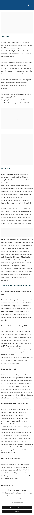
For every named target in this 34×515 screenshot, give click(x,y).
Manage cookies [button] (17, 503)
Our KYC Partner (7, 485)
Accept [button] (17, 511)
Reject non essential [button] (17, 507)
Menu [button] (31, 5)
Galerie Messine (9, 5)
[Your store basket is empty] (28, 5)
